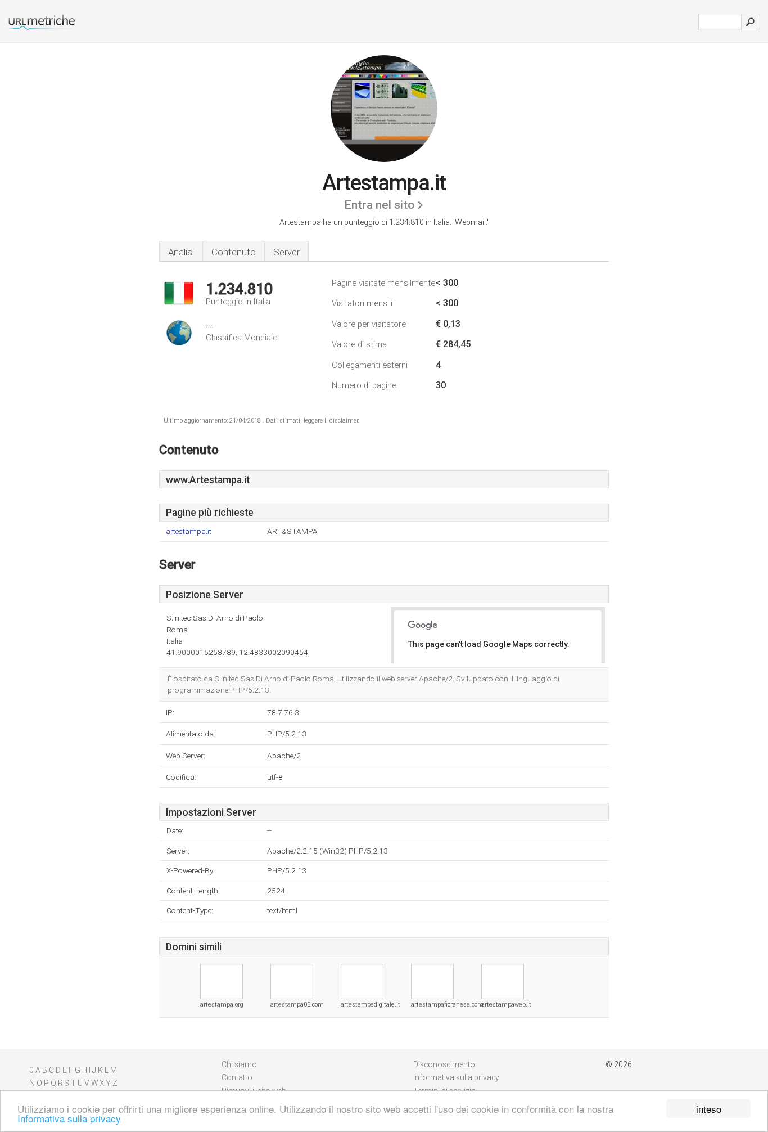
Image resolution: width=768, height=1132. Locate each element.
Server (286, 252)
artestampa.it (188, 531)
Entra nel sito (379, 205)
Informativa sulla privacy (69, 1118)
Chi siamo (239, 1064)
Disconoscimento (444, 1064)
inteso (708, 1109)
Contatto (237, 1077)
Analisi (181, 252)
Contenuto (233, 252)
